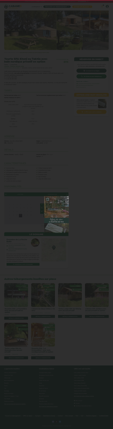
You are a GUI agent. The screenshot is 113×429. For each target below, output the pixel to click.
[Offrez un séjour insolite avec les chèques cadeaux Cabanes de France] (56, 214)
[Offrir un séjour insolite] (57, 227)
